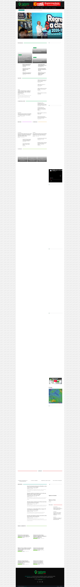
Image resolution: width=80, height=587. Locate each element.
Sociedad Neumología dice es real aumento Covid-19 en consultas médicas (32, 160)
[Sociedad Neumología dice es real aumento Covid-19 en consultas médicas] (32, 156)
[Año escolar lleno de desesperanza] (57, 475)
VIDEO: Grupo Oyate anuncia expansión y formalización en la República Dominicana (42, 160)
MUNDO (19, 89)
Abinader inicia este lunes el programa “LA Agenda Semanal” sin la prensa (24, 114)
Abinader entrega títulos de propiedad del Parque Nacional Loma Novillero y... (24, 562)
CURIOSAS (34, 132)
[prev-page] (18, 163)
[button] (61, 8)
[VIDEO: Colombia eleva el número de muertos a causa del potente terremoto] (35, 89)
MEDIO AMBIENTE (20, 537)
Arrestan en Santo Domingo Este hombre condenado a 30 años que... (42, 69)
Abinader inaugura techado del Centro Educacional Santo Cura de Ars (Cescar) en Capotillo (36, 502)
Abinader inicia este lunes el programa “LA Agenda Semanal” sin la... (42, 73)
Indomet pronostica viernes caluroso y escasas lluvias (38, 549)
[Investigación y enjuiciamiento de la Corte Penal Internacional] (22, 475)
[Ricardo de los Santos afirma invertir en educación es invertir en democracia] (25, 53)
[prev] (59, 10)
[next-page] (19, 163)
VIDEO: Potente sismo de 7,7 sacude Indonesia (41, 85)
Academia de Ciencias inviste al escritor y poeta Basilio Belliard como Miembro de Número (27, 140)
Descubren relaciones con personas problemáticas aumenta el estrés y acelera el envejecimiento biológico (42, 143)
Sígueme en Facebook (52, 495)
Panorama (20, 42)
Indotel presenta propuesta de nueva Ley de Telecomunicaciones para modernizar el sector (42, 117)
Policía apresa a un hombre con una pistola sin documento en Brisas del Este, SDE (57, 519)
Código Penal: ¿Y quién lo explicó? (45, 480)
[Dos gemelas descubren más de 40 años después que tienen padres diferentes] (40, 127)
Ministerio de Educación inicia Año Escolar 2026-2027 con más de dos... (27, 65)
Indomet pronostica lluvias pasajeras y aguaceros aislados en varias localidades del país (57, 509)
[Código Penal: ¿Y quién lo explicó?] (45, 475)
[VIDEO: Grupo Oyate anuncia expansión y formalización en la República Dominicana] (42, 156)
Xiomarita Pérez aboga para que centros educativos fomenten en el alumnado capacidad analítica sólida (25, 134)
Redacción (19, 94)
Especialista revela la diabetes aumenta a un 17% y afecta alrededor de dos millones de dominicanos (57, 513)
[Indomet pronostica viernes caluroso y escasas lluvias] (40, 543)
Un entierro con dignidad (34, 480)
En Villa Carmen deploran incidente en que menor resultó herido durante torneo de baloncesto (37, 516)
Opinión (40, 470)
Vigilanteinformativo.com (28, 576)
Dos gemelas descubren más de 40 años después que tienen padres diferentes (40, 134)
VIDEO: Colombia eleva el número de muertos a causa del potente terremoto (42, 89)
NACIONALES (35, 57)
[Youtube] (61, 0)
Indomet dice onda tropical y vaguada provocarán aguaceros (26, 69)
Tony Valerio (31, 488)
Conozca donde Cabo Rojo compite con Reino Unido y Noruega (26, 144)
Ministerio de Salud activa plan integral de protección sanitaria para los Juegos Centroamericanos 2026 (22, 159)
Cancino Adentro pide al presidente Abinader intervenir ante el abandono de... (42, 65)
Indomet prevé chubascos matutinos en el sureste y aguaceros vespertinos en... (38, 562)
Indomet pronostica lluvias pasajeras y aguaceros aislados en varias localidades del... (39, 536)
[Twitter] (60, 0)
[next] (61, 10)
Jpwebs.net (25, 586)
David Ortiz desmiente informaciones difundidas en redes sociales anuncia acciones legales (37, 487)
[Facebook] (59, 0)
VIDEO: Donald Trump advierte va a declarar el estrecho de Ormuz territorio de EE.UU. (42, 81)
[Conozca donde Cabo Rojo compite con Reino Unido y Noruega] (20, 144)
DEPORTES (22, 157)
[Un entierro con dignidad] (34, 475)
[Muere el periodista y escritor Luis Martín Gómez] (35, 113)
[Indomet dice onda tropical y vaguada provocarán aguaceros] (20, 69)
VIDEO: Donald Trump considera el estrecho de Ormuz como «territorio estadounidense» (24, 91)
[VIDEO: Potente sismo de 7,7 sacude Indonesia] (35, 85)
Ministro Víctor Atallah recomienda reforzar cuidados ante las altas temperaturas (24, 549)
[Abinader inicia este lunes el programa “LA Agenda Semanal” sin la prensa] (35, 73)
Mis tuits (50, 501)
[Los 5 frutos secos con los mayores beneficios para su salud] (35, 139)
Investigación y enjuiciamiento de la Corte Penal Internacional (22, 481)
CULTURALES (19, 132)
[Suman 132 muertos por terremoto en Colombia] (35, 93)
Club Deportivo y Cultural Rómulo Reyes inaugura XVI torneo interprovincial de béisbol (36, 509)
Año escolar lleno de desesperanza (57, 480)
